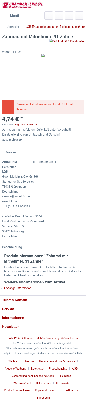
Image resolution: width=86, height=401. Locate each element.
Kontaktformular (69, 390)
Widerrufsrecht (22, 383)
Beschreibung (12, 247)
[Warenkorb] (79, 15)
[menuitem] (10, 15)
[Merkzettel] (59, 15)
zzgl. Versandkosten (26, 124)
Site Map (13, 361)
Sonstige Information (18, 288)
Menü (14, 15)
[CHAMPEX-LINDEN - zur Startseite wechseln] (22, 5)
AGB (75, 368)
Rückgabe (65, 376)
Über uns (28, 361)
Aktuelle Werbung (15, 368)
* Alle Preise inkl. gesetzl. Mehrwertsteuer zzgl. (34, 338)
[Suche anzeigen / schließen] (48, 15)
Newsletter (37, 368)
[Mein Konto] (69, 15)
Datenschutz (43, 383)
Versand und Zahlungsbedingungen (33, 376)
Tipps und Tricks (45, 390)
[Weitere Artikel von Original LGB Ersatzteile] (66, 42)
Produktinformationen (17, 390)
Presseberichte (58, 368)
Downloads (62, 383)
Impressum (43, 397)
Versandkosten (69, 338)
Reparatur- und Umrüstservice (57, 361)
